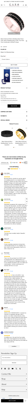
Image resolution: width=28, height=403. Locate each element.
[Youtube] (12, 368)
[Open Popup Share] (26, 41)
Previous (10, 33)
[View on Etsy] (2, 253)
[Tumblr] (20, 368)
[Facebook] (1, 368)
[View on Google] (2, 174)
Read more (14, 106)
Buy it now (14, 65)
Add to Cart (12, 400)
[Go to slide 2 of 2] (14, 147)
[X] (16, 368)
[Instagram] (9, 368)
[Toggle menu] (1, 5)
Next (18, 33)
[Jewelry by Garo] (14, 5)
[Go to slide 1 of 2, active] (13, 147)
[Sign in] (23, 5)
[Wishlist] (12, 128)
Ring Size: (3, 56)
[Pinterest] (5, 368)
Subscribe (14, 362)
